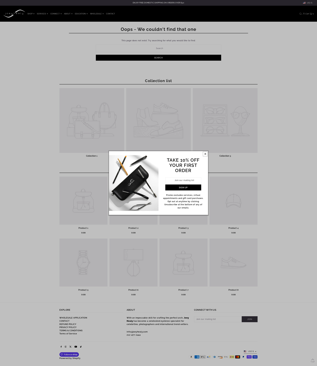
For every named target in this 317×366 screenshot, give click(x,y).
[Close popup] (205, 154)
